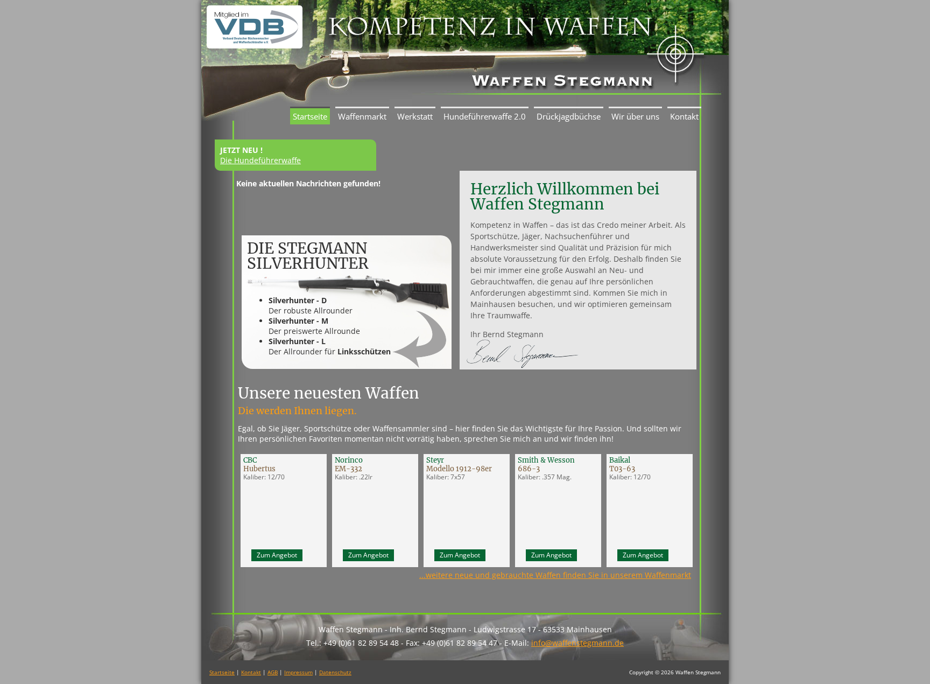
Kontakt (684, 116)
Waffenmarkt (362, 116)
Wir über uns (635, 116)
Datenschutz (335, 672)
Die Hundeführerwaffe (260, 160)
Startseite (310, 116)
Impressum (298, 672)
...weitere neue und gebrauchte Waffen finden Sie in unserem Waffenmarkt (555, 575)
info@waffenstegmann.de (577, 643)
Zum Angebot (277, 555)
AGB (272, 672)
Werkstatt (415, 116)
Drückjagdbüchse (569, 116)
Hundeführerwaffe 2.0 (484, 116)
